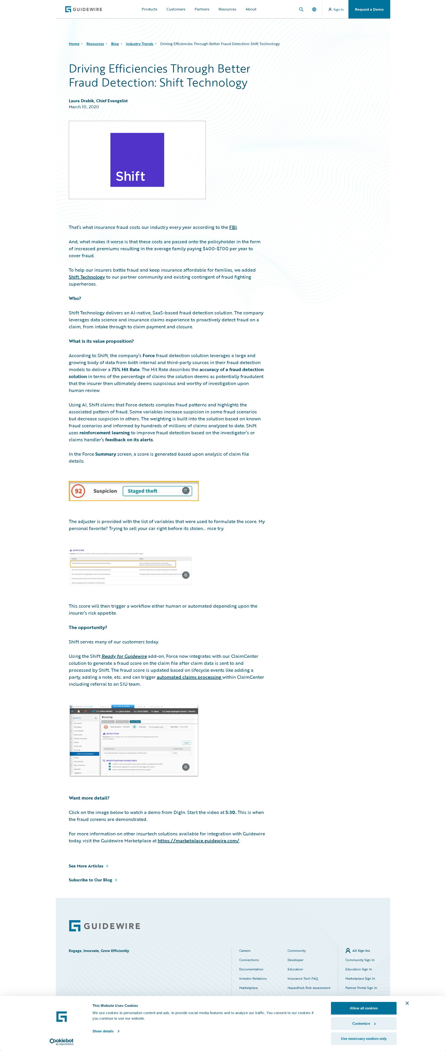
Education (295, 969)
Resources (227, 9)
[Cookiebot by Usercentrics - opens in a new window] (61, 1041)
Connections (249, 959)
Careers (244, 950)
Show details (103, 1031)
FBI (233, 227)
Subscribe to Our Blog (90, 880)
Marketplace (248, 987)
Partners (202, 9)
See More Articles (86, 866)
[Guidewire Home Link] (104, 926)
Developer (295, 959)
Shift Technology (87, 276)
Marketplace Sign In (360, 978)
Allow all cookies (364, 1008)
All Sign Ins (361, 950)
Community (297, 950)
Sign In (339, 9)
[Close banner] (407, 1003)
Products (149, 9)
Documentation (251, 969)
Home (74, 43)
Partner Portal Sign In (361, 987)
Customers (176, 9)
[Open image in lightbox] (167, 492)
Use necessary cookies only (364, 1039)
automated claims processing (189, 676)
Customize (361, 1023)
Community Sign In (360, 959)
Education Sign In (358, 969)
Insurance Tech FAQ (303, 978)
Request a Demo (369, 9)
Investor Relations (253, 978)
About (251, 9)
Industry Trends (139, 43)
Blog (115, 43)
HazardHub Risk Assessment (309, 987)
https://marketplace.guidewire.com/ (198, 840)
